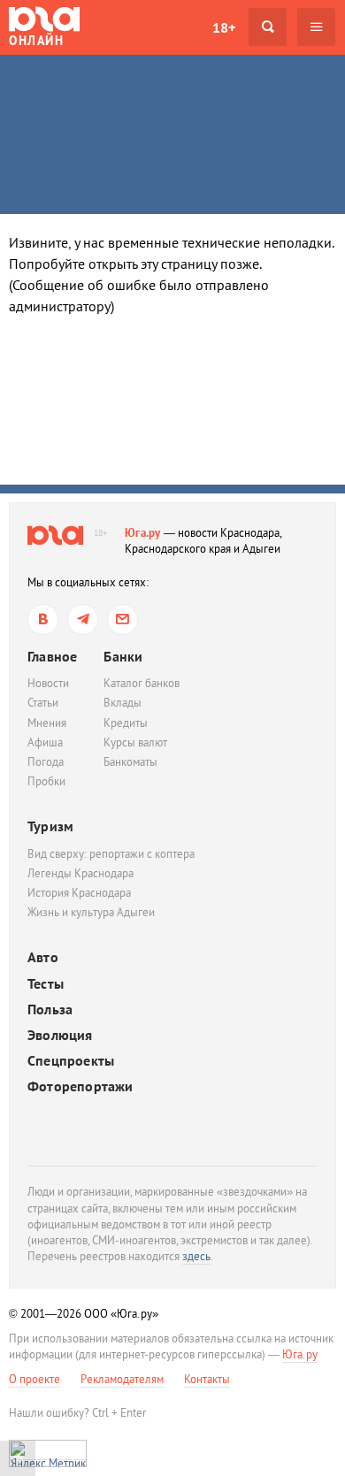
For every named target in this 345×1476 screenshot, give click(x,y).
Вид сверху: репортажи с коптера (111, 853)
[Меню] (316, 27)
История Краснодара (79, 892)
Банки (123, 656)
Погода (45, 761)
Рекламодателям (122, 1379)
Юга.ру (143, 532)
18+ (223, 27)
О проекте (34, 1379)
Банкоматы (130, 761)
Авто (42, 957)
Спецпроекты (70, 1060)
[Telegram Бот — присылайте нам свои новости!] (122, 619)
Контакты (207, 1379)
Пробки (46, 781)
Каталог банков (142, 683)
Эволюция (60, 1035)
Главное (52, 656)
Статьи (42, 702)
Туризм (50, 826)
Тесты (45, 983)
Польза (50, 1009)
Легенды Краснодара (80, 873)
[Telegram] (82, 619)
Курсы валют (135, 742)
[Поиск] (268, 27)
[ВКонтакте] (42, 619)
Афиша (45, 742)
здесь (196, 1256)
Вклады (123, 702)
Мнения (46, 722)
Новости (48, 683)
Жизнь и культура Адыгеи (91, 912)
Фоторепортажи (80, 1086)
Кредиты (126, 722)
